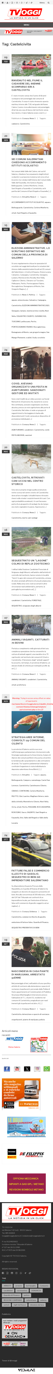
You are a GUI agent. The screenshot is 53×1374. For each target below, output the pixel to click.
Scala (34, 338)
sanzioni (28, 435)
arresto (18, 1286)
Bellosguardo (17, 208)
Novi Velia (44, 802)
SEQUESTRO (17, 606)
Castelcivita (25, 124)
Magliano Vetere (37, 796)
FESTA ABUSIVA (18, 435)
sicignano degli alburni (32, 606)
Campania (44, 1286)
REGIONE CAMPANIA (13, 1300)
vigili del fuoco (20, 1305)
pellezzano (25, 321)
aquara (47, 202)
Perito (33, 321)
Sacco (24, 812)
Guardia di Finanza (40, 922)
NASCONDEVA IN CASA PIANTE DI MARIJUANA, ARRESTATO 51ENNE (30, 974)
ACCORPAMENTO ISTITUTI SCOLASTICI (28, 202)
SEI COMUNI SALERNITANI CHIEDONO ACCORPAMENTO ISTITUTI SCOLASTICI (29, 162)
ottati (14, 213)
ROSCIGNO (16, 812)
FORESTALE (36, 600)
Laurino (26, 796)
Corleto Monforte (41, 208)
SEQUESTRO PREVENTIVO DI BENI (25, 928)
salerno (43, 1300)
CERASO (15, 791)
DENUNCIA (36, 1290)
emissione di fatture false (22, 922)
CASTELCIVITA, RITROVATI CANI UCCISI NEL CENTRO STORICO (28, 480)
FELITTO (15, 796)
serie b (6, 1305)
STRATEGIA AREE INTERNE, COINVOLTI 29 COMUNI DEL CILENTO (28, 740)
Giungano (15, 311)
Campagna (42, 300)
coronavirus (22, 1290)
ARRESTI (7, 1286)
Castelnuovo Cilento (38, 785)
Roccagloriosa (39, 327)
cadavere (15, 124)
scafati (29, 338)
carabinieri (29, 430)
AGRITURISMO (18, 430)
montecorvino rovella (35, 311)
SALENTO (31, 812)
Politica (32, 295)
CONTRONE (24, 791)
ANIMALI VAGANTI (19, 679)
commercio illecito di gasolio (34, 917)
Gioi (21, 796)
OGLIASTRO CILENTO (25, 316)
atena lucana (23, 300)
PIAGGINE (32, 807)
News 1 (33, 118)
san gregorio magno (37, 332)
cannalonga (36, 780)
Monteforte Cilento (31, 802)
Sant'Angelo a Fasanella (26, 213)
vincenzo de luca (37, 1305)
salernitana (31, 1300)
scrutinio (41, 338)
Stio (21, 818)
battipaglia (31, 1286)
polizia (42, 1020)
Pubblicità (6, 1314)
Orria (14, 807)
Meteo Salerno (14, 1047)
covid (47, 430)
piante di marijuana (30, 1020)
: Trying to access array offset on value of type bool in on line (31, 704)
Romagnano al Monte (20, 332)
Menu (42, 2)
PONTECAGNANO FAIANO (22, 327)
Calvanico (33, 300)
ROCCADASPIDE (43, 807)
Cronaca (25, 118)
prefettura (21, 685)
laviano (23, 311)
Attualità (25, 197)
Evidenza (33, 912)
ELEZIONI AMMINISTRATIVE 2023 (35, 305)
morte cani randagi (29, 518)
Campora (26, 780)
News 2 (33, 197)
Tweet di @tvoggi (9, 1360)
